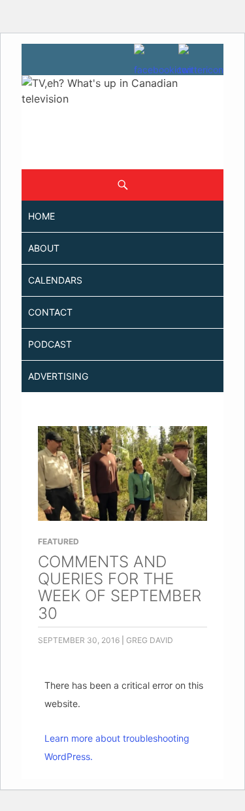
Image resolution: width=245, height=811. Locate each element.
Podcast (50, 344)
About (43, 248)
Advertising (58, 376)
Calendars (55, 280)
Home (41, 216)
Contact (50, 312)
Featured (58, 541)
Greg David (149, 640)
